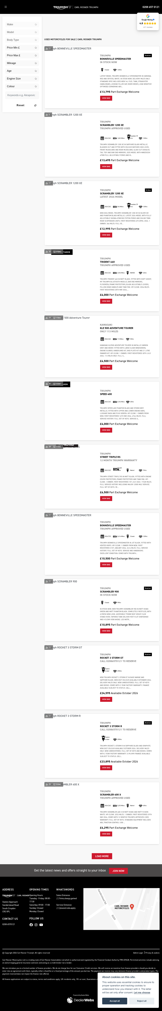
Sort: (50, 19)
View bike (106, 98)
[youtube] (42, 924)
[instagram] (36, 924)
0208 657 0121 (151, 7)
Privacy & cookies (152, 953)
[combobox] (22, 24)
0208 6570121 (8, 924)
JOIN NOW (118, 871)
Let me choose (142, 992)
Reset (20, 105)
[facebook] (31, 924)
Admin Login (138, 953)
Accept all (115, 1001)
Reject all (141, 1001)
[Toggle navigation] (6, 7)
